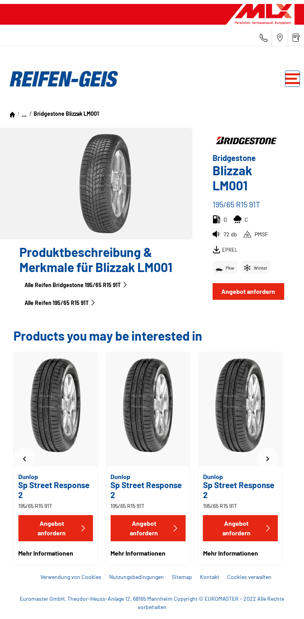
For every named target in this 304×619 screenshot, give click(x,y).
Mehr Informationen (45, 553)
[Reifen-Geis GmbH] (61, 79)
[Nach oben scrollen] (283, 602)
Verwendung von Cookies (70, 576)
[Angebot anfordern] (296, 37)
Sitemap (182, 576)
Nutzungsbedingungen (136, 576)
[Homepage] (12, 113)
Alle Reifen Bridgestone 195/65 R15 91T (73, 285)
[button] (24, 113)
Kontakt (209, 576)
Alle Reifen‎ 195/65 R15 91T (57, 302)
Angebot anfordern (248, 291)
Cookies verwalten (249, 576)
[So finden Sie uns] (280, 37)
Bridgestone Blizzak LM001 (66, 113)
